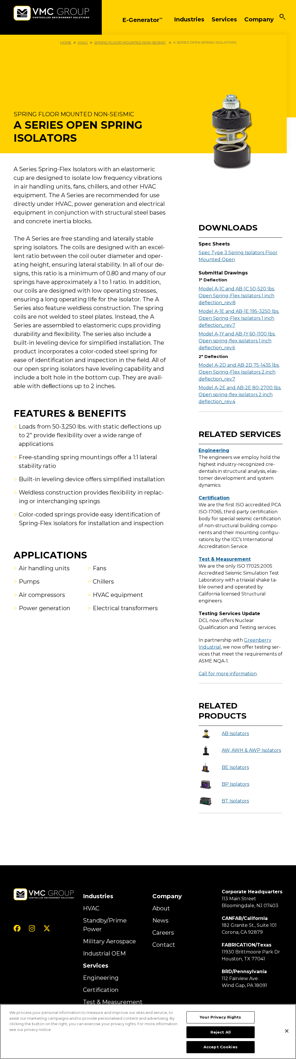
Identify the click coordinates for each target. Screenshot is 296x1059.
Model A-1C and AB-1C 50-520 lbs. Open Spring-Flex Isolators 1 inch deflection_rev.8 (237, 295)
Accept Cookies (221, 1047)
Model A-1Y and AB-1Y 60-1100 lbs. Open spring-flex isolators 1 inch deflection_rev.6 (237, 340)
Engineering (214, 450)
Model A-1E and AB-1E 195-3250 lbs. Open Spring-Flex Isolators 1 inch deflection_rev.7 (239, 318)
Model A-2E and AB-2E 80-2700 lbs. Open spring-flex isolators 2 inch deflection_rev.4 (240, 394)
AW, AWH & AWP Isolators (251, 750)
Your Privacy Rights (220, 1017)
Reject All (220, 1032)
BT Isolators (235, 801)
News (160, 920)
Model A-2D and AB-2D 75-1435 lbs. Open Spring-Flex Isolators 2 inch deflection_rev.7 (239, 372)
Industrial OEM (104, 953)
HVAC (83, 42)
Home (65, 42)
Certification (214, 498)
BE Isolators (235, 767)
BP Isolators (235, 784)
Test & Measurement (225, 559)
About (161, 908)
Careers (163, 932)
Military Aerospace (109, 941)
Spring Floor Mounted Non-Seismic (130, 42)
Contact (163, 944)
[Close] (286, 1031)
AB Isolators (235, 733)
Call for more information (228, 673)
